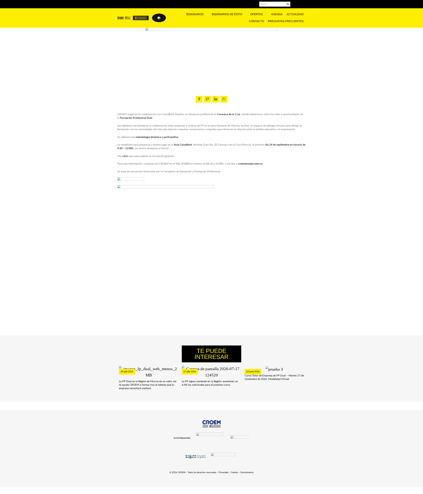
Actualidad (295, 14)
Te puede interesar (211, 353)
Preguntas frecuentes (286, 21)
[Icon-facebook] (295, 4)
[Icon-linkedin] (299, 4)
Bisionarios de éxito (227, 14)
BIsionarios (195, 14)
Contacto (256, 21)
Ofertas (256, 14)
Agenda (277, 14)
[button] (199, 99)
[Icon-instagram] (304, 4)
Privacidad (223, 473)
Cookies (234, 473)
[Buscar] (287, 4)
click (125, 156)
